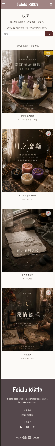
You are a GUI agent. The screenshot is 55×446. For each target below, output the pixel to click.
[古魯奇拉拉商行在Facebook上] (21, 428)
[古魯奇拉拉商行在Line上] (34, 428)
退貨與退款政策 (27, 415)
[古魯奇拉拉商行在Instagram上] (27, 428)
